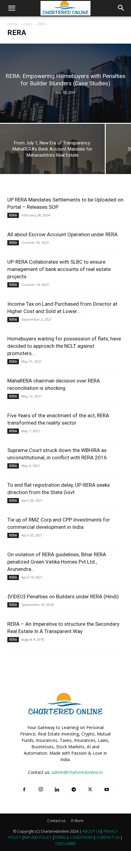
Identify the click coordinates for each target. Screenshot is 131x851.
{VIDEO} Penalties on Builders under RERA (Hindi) (63, 596)
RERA (13, 215)
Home (12, 24)
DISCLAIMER (65, 843)
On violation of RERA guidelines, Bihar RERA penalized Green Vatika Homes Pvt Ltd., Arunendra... (56, 561)
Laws (28, 24)
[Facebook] (24, 790)
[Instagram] (41, 789)
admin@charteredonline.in (77, 772)
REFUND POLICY (38, 837)
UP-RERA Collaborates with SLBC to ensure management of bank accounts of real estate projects (59, 269)
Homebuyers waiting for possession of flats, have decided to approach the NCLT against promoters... (64, 346)
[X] (90, 790)
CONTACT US (108, 837)
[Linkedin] (57, 790)
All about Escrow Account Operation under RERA (62, 234)
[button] (11, 8)
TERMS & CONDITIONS (74, 837)
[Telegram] (74, 790)
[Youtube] (107, 790)
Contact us (56, 820)
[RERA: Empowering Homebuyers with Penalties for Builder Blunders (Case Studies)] (65, 83)
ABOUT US (91, 831)
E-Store (77, 820)
